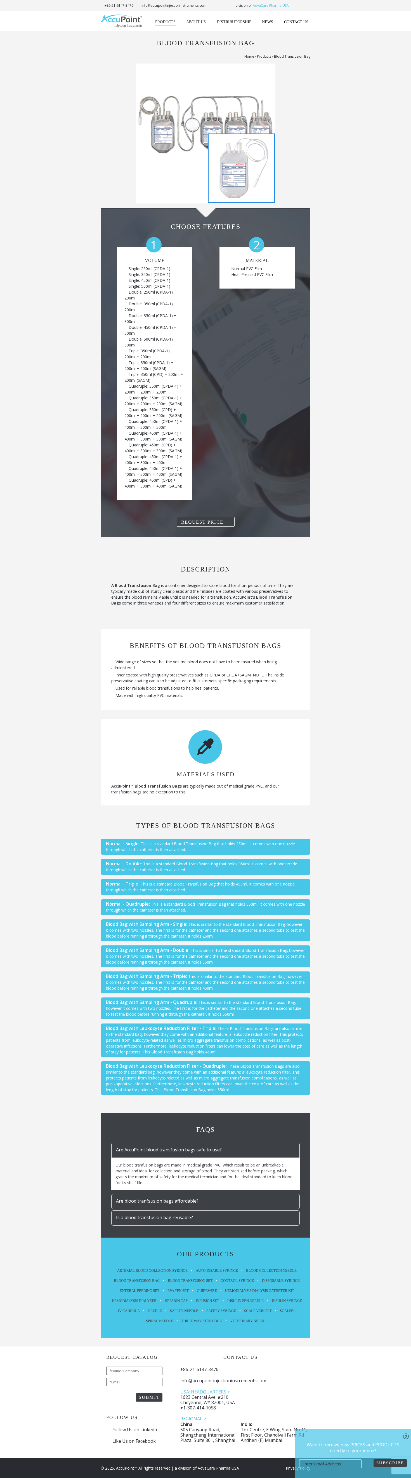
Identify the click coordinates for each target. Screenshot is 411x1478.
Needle (155, 1311)
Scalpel (288, 1311)
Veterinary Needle (249, 1321)
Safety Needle (184, 1311)
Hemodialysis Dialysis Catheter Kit (259, 1291)
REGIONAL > (193, 1419)
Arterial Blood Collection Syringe (152, 1270)
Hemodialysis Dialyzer (134, 1301)
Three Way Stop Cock (201, 1321)
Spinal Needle (159, 1321)
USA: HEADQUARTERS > (205, 1392)
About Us (196, 22)
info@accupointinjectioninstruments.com (173, 5)
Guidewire (207, 1291)
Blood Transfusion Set (190, 1280)
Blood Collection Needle (271, 1270)
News (267, 22)
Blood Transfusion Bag (137, 1280)
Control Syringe (237, 1280)
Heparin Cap (176, 1301)
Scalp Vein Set (258, 1311)
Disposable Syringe (281, 1280)
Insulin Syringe (287, 1301)
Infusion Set (207, 1301)
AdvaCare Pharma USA (271, 5)
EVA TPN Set (178, 1291)
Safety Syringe (221, 1311)
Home (249, 56)
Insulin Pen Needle (245, 1301)
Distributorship (234, 22)
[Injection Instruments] (121, 21)
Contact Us (296, 22)
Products (165, 22)
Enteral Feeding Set (139, 1291)
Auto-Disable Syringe (217, 1270)
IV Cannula (129, 1311)
